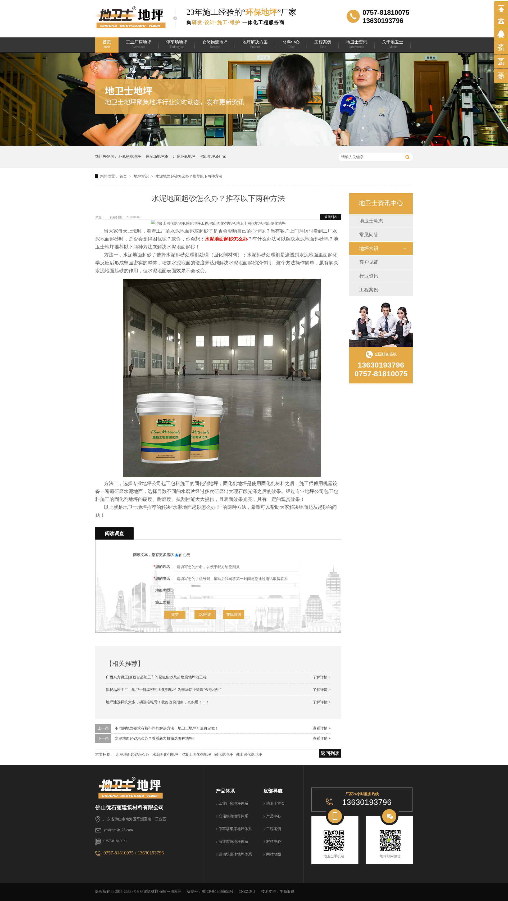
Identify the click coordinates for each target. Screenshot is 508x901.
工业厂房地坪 (138, 44)
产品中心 (273, 816)
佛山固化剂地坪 (249, 755)
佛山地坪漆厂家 (213, 157)
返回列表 (330, 217)
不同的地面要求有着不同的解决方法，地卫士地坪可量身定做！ (167, 728)
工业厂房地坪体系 (233, 803)
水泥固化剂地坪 (165, 755)
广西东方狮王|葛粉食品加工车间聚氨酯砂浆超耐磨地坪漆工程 (156, 677)
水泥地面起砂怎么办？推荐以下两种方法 (189, 176)
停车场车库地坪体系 (235, 829)
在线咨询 (233, 615)
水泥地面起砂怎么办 (226, 239)
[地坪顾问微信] (390, 841)
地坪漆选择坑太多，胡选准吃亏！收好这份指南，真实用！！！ (158, 702)
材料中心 (291, 44)
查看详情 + (322, 728)
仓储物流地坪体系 (233, 816)
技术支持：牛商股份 (277, 892)
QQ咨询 (205, 615)
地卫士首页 (275, 803)
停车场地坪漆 (157, 157)
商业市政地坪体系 (233, 842)
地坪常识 (142, 176)
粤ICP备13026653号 (217, 892)
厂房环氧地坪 (184, 157)
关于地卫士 (392, 44)
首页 (107, 44)
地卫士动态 (371, 221)
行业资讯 (368, 276)
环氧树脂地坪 (130, 157)
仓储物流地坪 (215, 44)
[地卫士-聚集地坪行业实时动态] (254, 145)
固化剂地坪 (223, 755)
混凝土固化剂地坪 (196, 755)
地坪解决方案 (255, 44)
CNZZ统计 (247, 892)
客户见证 (368, 262)
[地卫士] (150, 784)
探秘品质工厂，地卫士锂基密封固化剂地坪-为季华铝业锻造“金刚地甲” (163, 690)
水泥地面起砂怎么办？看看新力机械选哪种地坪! (154, 738)
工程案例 (322, 44)
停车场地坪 (176, 44)
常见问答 (368, 234)
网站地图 (273, 854)
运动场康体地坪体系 (235, 854)
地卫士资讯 (356, 44)
